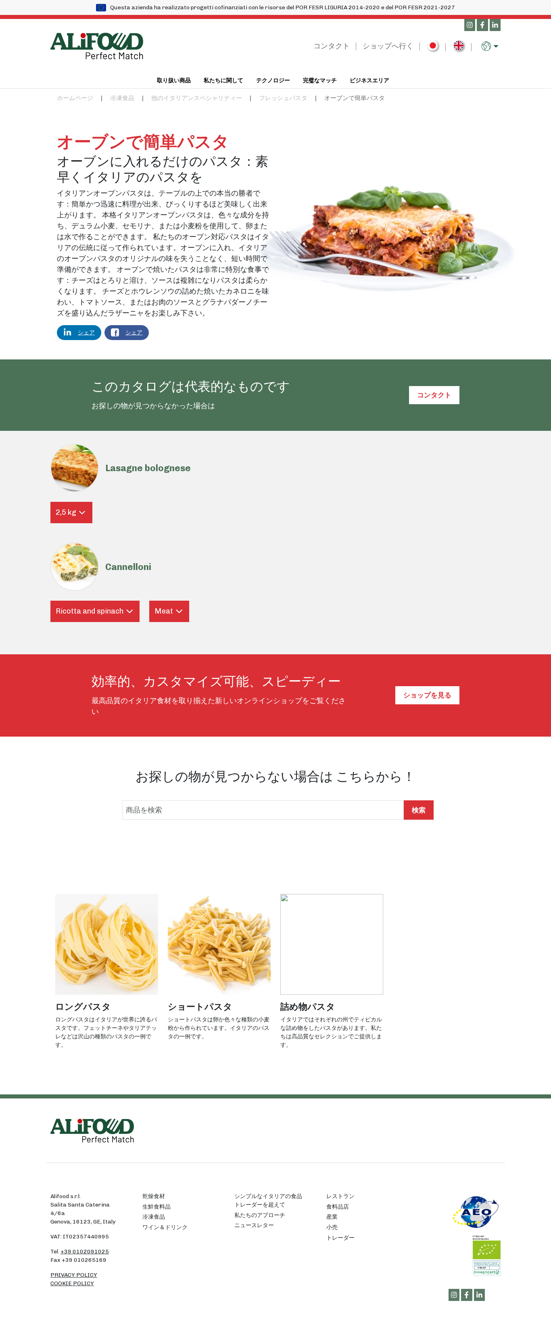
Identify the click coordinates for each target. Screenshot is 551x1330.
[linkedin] (495, 25)
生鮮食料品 (156, 1206)
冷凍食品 (122, 98)
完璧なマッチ (320, 80)
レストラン (340, 1196)
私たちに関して (223, 80)
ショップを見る (427, 695)
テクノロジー (273, 80)
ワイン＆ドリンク (165, 1227)
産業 (332, 1216)
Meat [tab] (163, 611)
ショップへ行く (388, 46)
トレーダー (340, 1237)
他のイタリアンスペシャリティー (196, 98)
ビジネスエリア (369, 80)
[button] (491, 46)
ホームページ (75, 98)
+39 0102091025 (85, 1251)
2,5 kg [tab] (66, 512)
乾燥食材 (153, 1196)
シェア (86, 332)
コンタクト (331, 46)
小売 (332, 1227)
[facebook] (482, 25)
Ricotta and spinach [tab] (89, 611)
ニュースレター (254, 1225)
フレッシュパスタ (283, 98)
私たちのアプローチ (259, 1215)
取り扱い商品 (174, 80)
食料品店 (337, 1206)
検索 (419, 810)
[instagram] (470, 25)
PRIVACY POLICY (73, 1275)
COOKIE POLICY (72, 1283)
